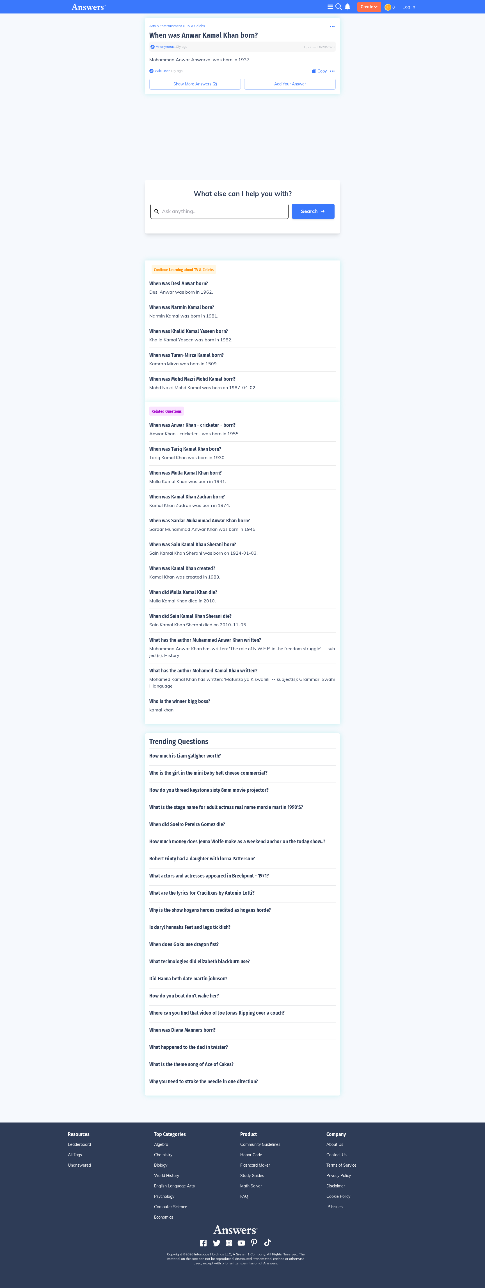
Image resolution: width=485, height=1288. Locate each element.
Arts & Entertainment (165, 26)
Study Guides (252, 1175)
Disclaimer (335, 1186)
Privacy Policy (338, 1175)
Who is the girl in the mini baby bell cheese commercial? (208, 773)
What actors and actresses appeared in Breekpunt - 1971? (209, 876)
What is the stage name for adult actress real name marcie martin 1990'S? (226, 807)
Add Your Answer (290, 84)
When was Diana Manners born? (182, 1030)
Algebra (161, 1144)
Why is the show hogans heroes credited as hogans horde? (210, 910)
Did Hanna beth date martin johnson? (188, 979)
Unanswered (79, 1165)
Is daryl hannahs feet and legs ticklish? (189, 927)
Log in (408, 7)
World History (166, 1175)
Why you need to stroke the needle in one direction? (203, 1081)
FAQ (244, 1196)
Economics (163, 1217)
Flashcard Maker (255, 1165)
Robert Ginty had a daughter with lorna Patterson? (202, 859)
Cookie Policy (338, 1196)
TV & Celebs (195, 26)
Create (367, 6)
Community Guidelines (260, 1144)
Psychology (164, 1196)
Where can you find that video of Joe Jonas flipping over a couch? (217, 1013)
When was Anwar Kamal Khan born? (203, 35)
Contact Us (336, 1154)
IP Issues (334, 1206)
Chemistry (163, 1154)
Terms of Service (341, 1165)
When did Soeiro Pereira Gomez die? (187, 824)
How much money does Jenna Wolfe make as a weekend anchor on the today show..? (237, 841)
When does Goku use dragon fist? (184, 944)
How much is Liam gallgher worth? (185, 756)
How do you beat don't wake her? (184, 996)
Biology (160, 1165)
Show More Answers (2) (195, 84)
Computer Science (170, 1206)
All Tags (75, 1154)
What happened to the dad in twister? (188, 1047)
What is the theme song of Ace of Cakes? (191, 1064)
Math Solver (251, 1186)
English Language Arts (174, 1186)
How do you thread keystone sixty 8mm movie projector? (209, 790)
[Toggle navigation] (330, 6)
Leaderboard (79, 1144)
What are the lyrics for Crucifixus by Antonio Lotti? (202, 893)
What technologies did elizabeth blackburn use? (199, 961)
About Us (334, 1144)
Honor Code (251, 1154)
